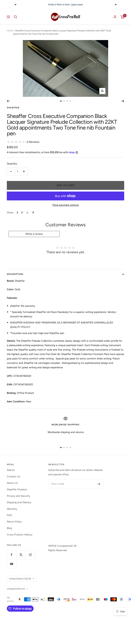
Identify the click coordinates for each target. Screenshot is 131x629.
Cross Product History (19, 534)
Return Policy (14, 521)
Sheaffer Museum (17, 489)
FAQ (9, 515)
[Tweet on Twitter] (27, 212)
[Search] (15, 16)
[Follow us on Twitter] (21, 554)
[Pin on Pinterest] (22, 212)
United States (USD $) (20, 578)
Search (11, 470)
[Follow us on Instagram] (30, 554)
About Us (12, 482)
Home (10, 30)
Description (15, 274)
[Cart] (122, 17)
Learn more (77, 4)
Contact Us (13, 476)
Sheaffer (13, 107)
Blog (9, 528)
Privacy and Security (18, 495)
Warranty (12, 508)
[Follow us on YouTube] (11, 564)
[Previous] (8, 101)
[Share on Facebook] (17, 212)
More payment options (65, 205)
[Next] (122, 101)
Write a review (34, 234)
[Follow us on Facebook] (11, 554)
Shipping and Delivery (19, 502)
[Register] (98, 484)
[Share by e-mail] (33, 212)
